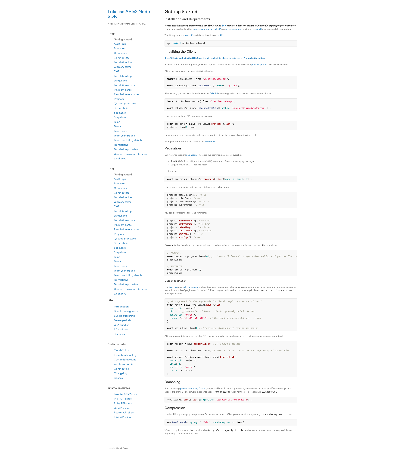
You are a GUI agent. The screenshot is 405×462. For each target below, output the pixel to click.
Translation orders (124, 85)
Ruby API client (123, 403)
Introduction (121, 306)
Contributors (121, 57)
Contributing (121, 368)
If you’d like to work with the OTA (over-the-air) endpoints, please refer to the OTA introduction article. (215, 58)
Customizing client (125, 359)
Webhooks (120, 158)
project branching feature (193, 388)
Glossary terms (122, 66)
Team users (120, 131)
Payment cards (122, 89)
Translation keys (123, 76)
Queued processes (125, 103)
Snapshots (120, 117)
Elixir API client (123, 417)
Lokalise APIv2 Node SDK (129, 14)
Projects (119, 98)
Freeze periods (122, 320)
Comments (120, 53)
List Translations (190, 287)
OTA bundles (121, 324)
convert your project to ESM (207, 29)
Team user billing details (128, 140)
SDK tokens (121, 329)
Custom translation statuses (130, 153)
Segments (120, 112)
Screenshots (121, 108)
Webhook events (123, 364)
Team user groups (124, 135)
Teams (117, 126)
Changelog (120, 373)
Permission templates (126, 94)
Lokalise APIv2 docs (125, 394)
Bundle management (126, 311)
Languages (120, 80)
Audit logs (120, 43)
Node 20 (188, 35)
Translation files (123, 62)
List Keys (173, 287)
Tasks (117, 121)
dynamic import (234, 29)
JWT (116, 71)
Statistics (119, 334)
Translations (121, 144)
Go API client (122, 407)
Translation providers (126, 149)
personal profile (259, 64)
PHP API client (122, 398)
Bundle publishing (124, 315)
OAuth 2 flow (121, 350)
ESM (224, 25)
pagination (191, 155)
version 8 (257, 29)
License (118, 377)
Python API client (124, 412)
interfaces (210, 141)
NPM (220, 35)
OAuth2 (214, 93)
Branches (119, 48)
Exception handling (125, 355)
